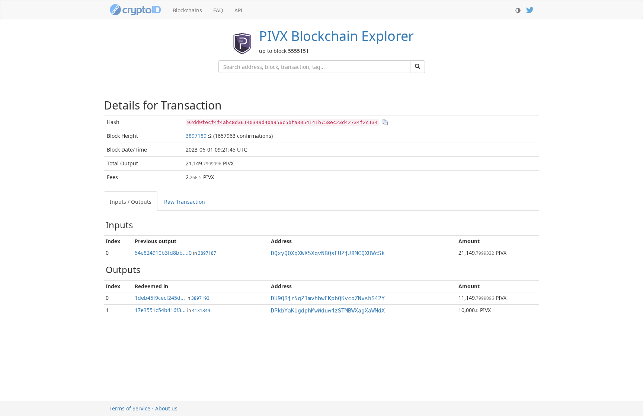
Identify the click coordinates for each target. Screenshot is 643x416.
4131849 (201, 310)
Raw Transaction (184, 201)
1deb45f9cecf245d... (160, 297)
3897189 (196, 135)
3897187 (207, 253)
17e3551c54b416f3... (160, 310)
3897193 (200, 298)
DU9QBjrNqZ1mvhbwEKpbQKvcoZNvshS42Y (328, 298)
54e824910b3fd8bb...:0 (163, 252)
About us (166, 408)
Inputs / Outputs (130, 201)
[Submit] (417, 66)
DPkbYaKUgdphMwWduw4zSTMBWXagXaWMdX (328, 310)
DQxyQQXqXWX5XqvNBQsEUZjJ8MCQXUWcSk (328, 253)
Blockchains (187, 10)
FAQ (218, 10)
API (238, 10)
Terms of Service (129, 408)
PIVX (336, 36)
